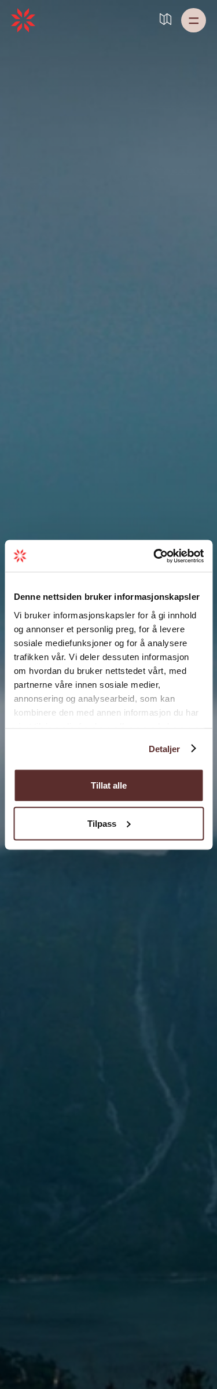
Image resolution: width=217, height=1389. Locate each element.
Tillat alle (109, 785)
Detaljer (165, 748)
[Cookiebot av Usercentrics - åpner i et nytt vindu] (154, 555)
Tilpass (101, 823)
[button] (193, 20)
